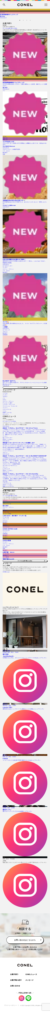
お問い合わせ (15, 986)
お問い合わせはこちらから (25, 940)
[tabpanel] (25, 14)
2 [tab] (23, 20)
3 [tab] (27, 20)
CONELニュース (31, 974)
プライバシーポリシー (10, 1005)
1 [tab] (20, 20)
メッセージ (29, 980)
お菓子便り (14, 974)
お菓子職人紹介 (16, 980)
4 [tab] (30, 20)
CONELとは (6, 572)
